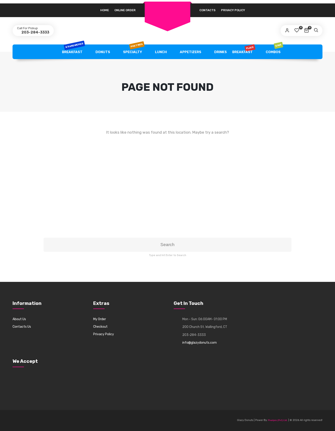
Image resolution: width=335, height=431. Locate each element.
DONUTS (102, 52)
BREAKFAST (72, 49)
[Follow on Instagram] (41, 420)
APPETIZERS (190, 52)
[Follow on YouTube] (33, 420)
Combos (273, 49)
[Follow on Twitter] (24, 420)
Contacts (207, 10)
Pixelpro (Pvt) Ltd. (278, 420)
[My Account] (287, 30)
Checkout (100, 327)
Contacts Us (22, 327)
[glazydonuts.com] (167, 7)
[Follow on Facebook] (16, 420)
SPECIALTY (132, 49)
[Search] (316, 30)
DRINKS (220, 52)
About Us (19, 319)
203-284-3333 (35, 32)
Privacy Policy (233, 10)
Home (104, 10)
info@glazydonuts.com (199, 343)
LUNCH (160, 52)
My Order (99, 319)
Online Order (125, 10)
